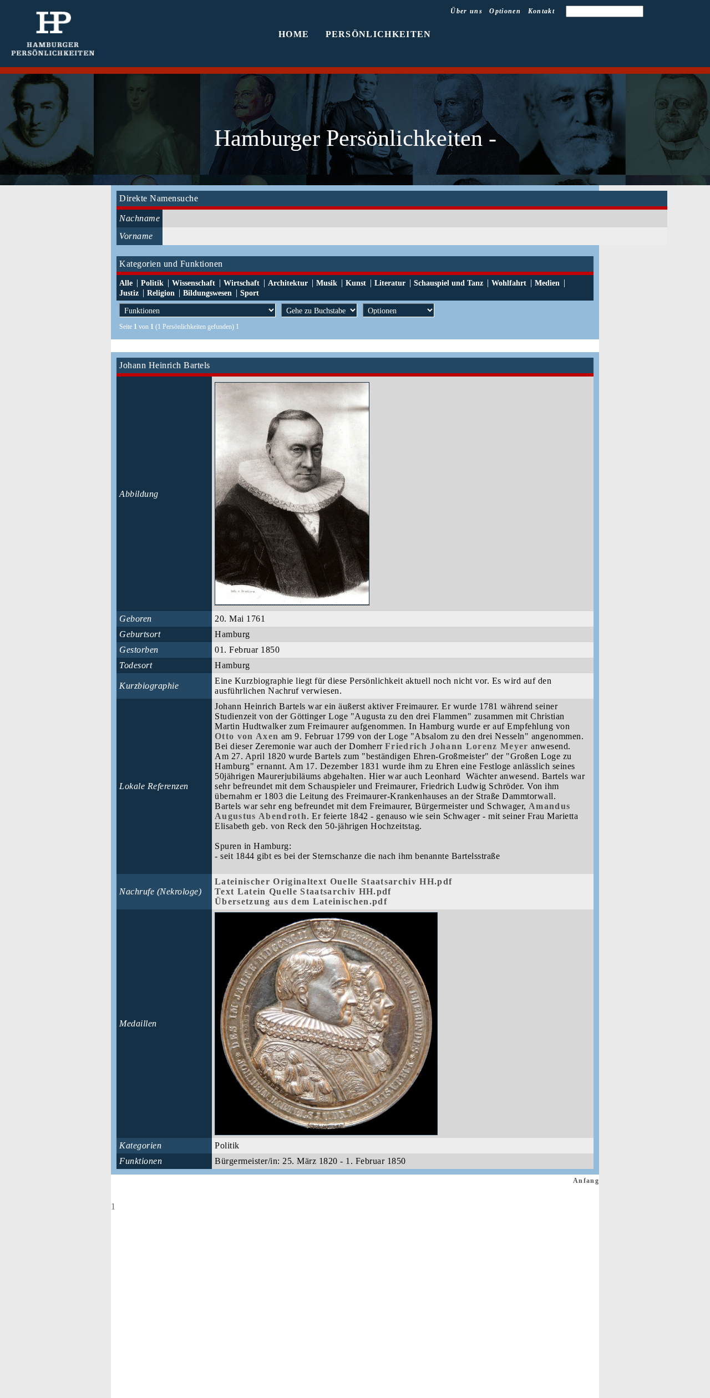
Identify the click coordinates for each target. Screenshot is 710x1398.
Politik (152, 283)
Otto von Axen (246, 736)
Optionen (505, 11)
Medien (547, 283)
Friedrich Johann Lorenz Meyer (457, 746)
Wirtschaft (242, 283)
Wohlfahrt (508, 283)
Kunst (356, 283)
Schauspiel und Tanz (448, 283)
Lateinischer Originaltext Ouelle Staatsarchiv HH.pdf (333, 881)
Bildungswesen (207, 293)
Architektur (288, 283)
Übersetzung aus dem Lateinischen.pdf (301, 901)
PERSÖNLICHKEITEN (379, 34)
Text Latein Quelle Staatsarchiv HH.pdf (303, 891)
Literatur (389, 283)
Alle (126, 283)
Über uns (466, 11)
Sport (249, 293)
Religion (161, 293)
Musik (326, 283)
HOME (293, 34)
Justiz (129, 293)
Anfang (586, 1181)
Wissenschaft (193, 283)
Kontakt (541, 11)
